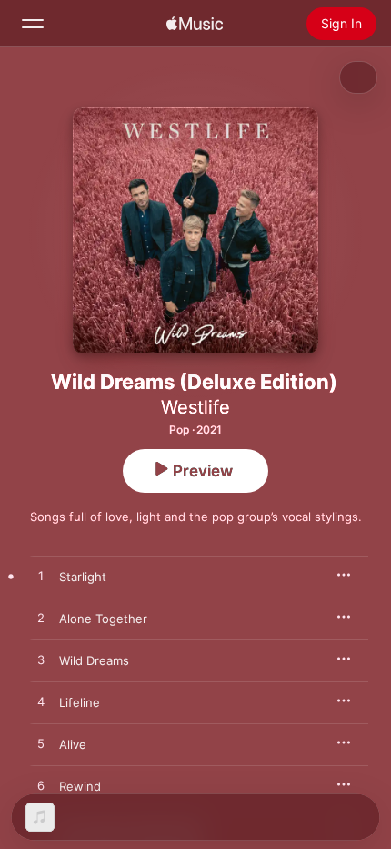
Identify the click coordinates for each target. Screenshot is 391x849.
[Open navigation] (33, 24)
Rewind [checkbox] (80, 786)
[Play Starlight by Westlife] (41, 576)
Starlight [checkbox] (82, 576)
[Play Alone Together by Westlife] (41, 618)
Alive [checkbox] (72, 744)
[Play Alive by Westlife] (41, 744)
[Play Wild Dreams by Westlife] (41, 660)
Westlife (195, 407)
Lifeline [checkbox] (79, 702)
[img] (194, 23)
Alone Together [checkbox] (103, 618)
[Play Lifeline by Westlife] (41, 702)
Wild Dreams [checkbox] (94, 660)
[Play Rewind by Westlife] (41, 786)
